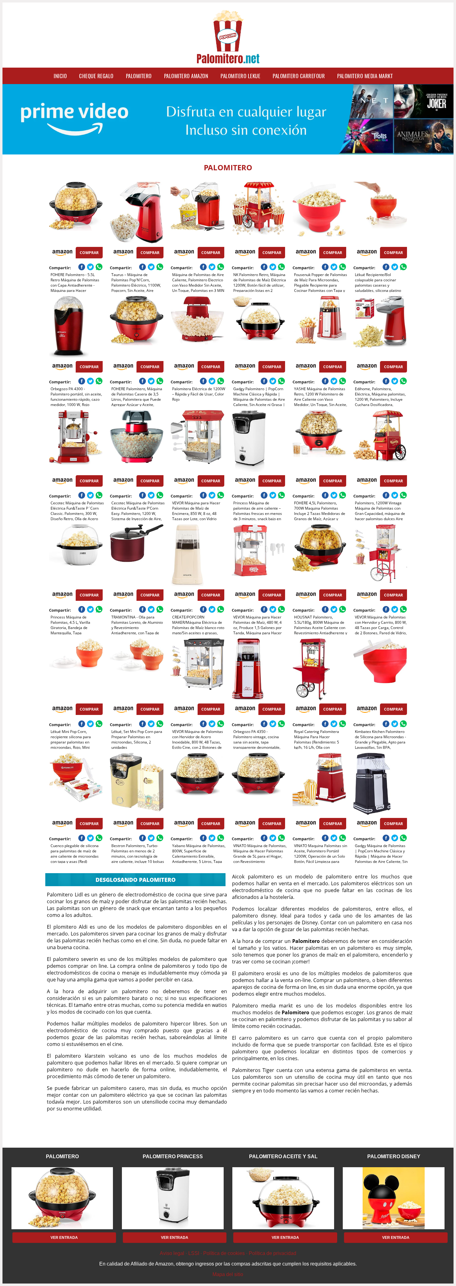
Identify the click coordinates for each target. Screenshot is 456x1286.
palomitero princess (173, 1156)
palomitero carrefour (299, 76)
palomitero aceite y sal (283, 1156)
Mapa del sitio (227, 1274)
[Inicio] (228, 59)
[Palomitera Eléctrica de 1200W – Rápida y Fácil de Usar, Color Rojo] (197, 327)
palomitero (139, 76)
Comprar (89, 252)
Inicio (60, 76)
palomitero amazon (186, 76)
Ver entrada (64, 1237)
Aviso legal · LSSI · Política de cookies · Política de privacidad (228, 1253)
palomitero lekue (240, 76)
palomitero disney (393, 1156)
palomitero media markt (365, 76)
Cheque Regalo (96, 76)
